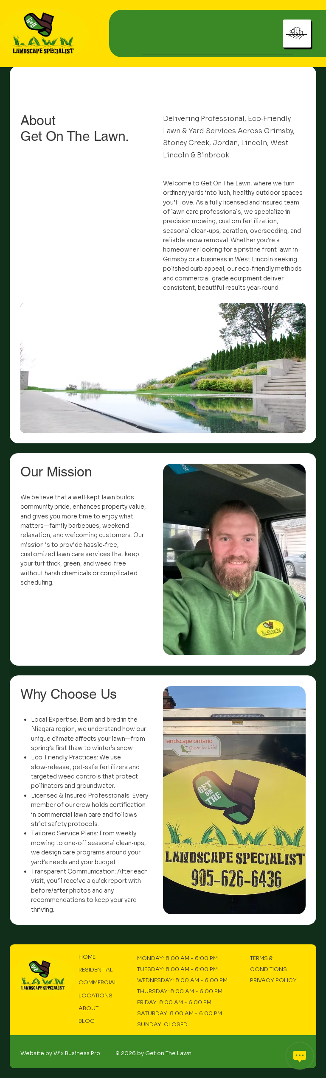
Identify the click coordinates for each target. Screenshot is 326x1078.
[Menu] (297, 33)
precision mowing (189, 221)
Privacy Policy (273, 980)
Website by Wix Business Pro (60, 1053)
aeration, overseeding (254, 231)
